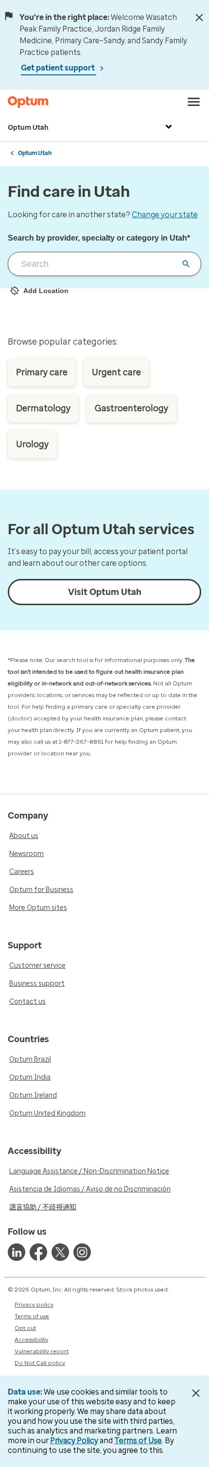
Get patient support (58, 67)
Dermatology (43, 408)
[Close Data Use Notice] (196, 1393)
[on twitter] (60, 1252)
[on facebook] (38, 1252)
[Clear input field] (186, 264)
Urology (32, 444)
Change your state (165, 214)
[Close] (199, 17)
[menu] (194, 102)
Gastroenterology (131, 408)
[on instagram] (82, 1252)
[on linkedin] (16, 1252)
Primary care (42, 372)
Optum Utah (28, 127)
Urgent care (116, 372)
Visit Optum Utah (104, 592)
